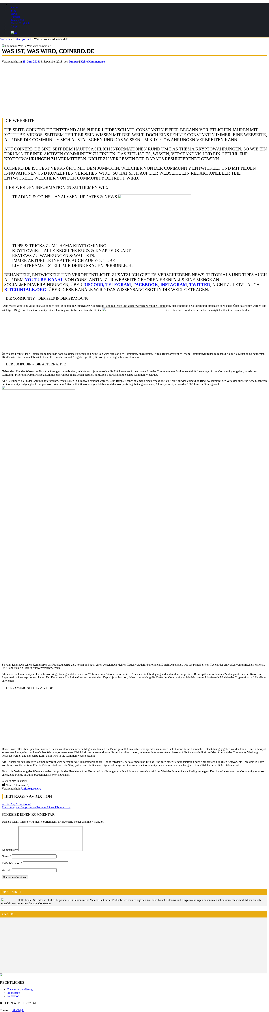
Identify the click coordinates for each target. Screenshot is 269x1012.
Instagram (173, 284)
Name (6, 856)
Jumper (74, 61)
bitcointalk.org (25, 289)
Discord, (93, 284)
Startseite (5, 39)
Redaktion (13, 996)
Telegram (118, 284)
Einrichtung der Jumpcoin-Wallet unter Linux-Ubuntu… (36, 807)
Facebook (145, 284)
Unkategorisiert (22, 39)
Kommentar (10, 849)
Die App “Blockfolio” (16, 804)
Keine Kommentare (93, 61)
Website (6, 870)
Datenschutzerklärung (20, 989)
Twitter (199, 284)
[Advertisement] (111, 88)
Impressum (13, 992)
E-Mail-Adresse (12, 863)
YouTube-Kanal (44, 279)
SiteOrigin (18, 1010)
